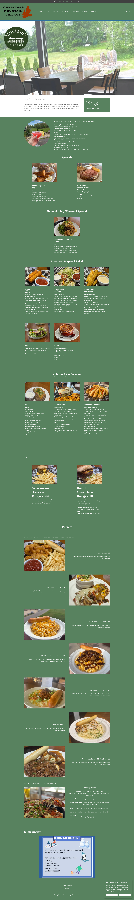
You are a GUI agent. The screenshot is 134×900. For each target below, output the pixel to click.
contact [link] (76, 11)
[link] (17, 11)
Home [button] (51, 895)
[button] (129, 11)
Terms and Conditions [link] (78, 895)
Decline (112, 895)
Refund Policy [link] (67, 895)
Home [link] (41, 11)
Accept (125, 895)
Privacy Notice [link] (58, 895)
